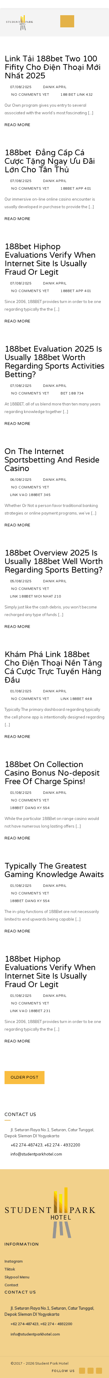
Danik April (55, 87)
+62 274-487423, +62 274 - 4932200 (45, 1144)
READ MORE (18, 124)
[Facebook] (82, 1370)
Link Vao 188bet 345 (30, 495)
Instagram (14, 1261)
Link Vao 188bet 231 (30, 1011)
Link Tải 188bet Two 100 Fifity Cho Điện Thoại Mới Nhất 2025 (53, 67)
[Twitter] (99, 1370)
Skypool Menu (17, 1277)
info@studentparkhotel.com (36, 1154)
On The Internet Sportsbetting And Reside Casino (52, 460)
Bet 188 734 (72, 393)
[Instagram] (91, 1370)
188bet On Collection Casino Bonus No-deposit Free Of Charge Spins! (52, 773)
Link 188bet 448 (76, 699)
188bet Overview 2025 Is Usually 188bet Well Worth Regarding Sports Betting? (54, 561)
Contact (11, 1285)
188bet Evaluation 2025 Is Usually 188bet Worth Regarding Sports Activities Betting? (54, 361)
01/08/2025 (21, 691)
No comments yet (30, 95)
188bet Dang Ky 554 (30, 808)
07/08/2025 (21, 87)
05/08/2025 (21, 581)
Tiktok (10, 1269)
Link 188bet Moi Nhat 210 (35, 596)
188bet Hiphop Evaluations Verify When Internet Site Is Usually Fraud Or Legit (50, 259)
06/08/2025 (21, 480)
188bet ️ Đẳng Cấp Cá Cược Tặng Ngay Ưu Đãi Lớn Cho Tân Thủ (50, 161)
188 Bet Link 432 (77, 95)
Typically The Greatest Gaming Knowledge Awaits (54, 870)
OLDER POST (24, 1077)
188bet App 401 (76, 189)
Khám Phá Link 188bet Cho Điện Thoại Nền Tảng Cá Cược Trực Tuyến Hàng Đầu (53, 667)
